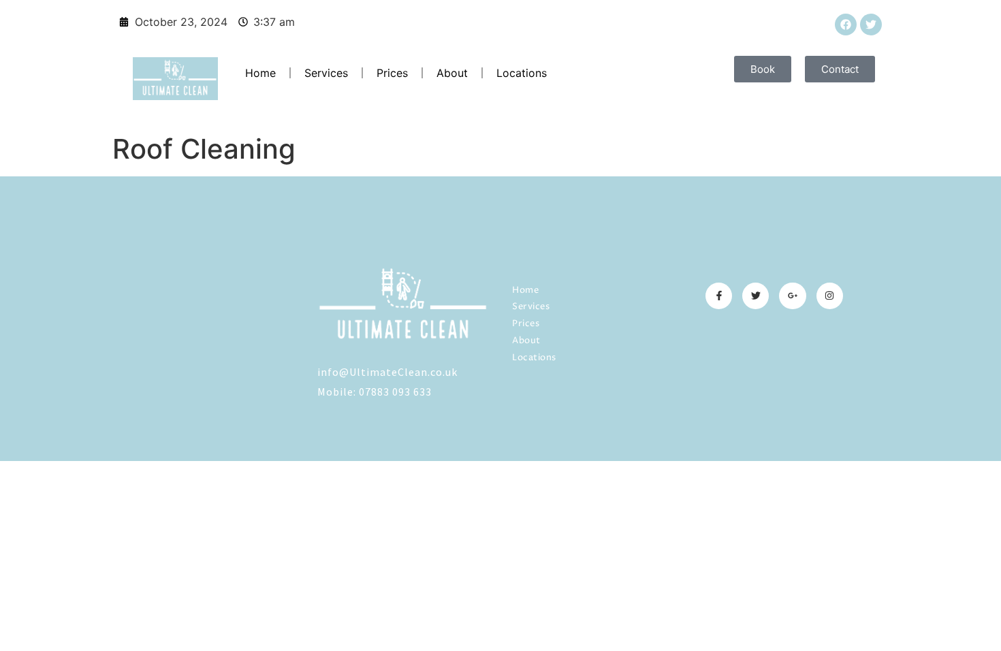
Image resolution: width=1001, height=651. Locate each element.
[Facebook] (846, 24)
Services (326, 73)
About (452, 73)
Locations (521, 73)
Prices (392, 73)
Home (260, 73)
